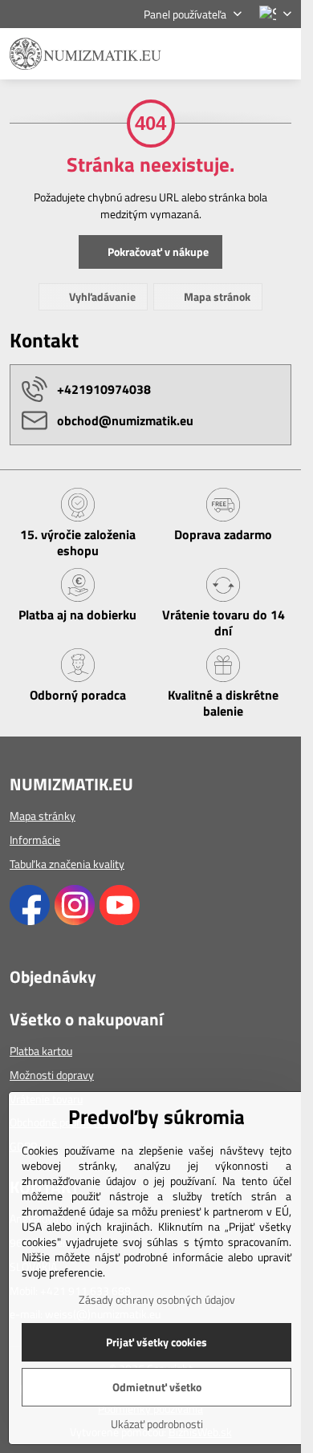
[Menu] (281, 54)
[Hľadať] (204, 54)
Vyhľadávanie (101, 296)
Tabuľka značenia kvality (67, 863)
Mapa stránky (42, 815)
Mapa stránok (215, 296)
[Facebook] (30, 920)
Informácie (35, 839)
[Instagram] (75, 920)
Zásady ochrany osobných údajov (157, 1299)
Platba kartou (41, 1050)
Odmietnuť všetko (156, 1386)
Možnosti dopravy (52, 1074)
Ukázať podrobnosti (157, 1423)
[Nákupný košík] (243, 54)
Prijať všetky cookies (156, 1341)
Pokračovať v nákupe (157, 251)
